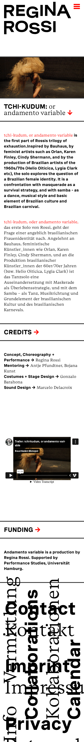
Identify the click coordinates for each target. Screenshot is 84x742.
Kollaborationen (42, 649)
